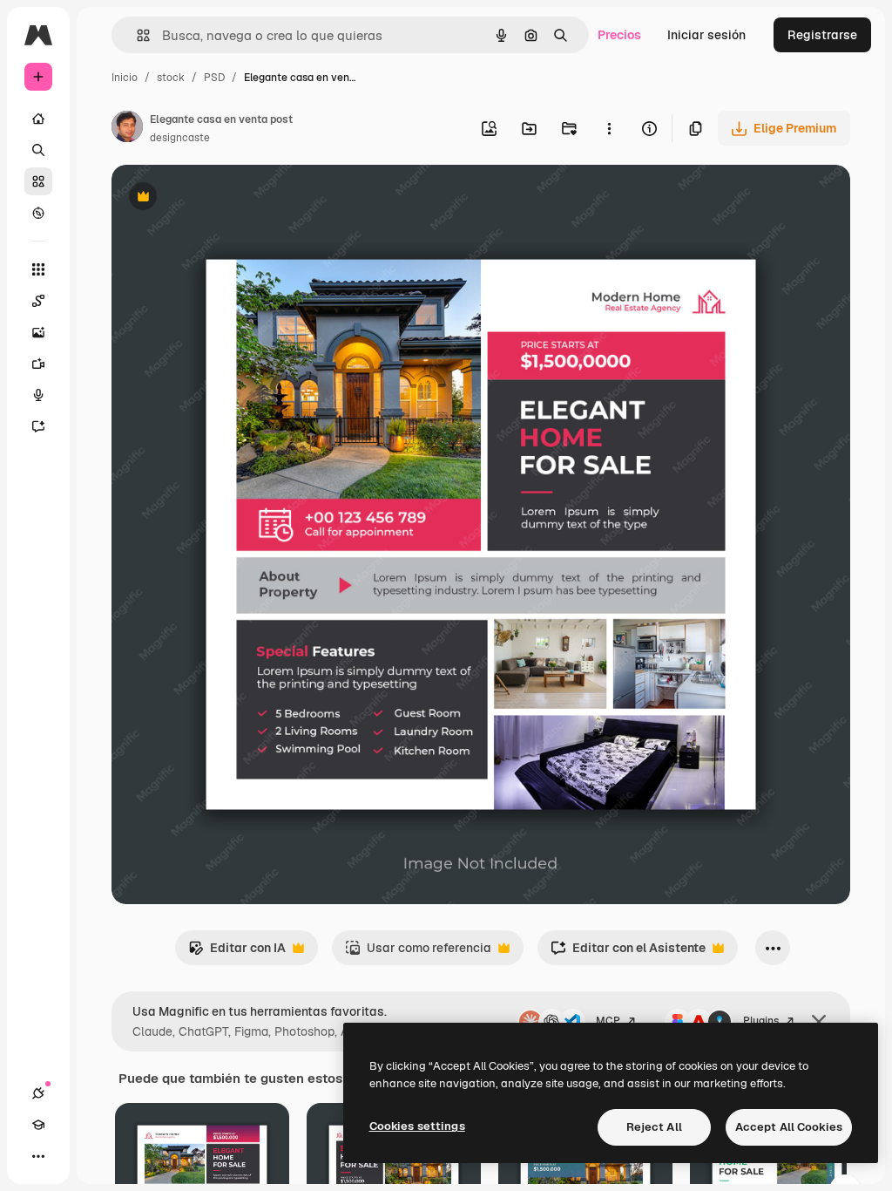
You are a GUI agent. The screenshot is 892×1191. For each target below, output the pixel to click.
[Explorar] (38, 213)
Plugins (761, 1021)
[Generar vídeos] (38, 364)
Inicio (125, 78)
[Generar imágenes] (38, 332)
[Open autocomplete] (136, 35)
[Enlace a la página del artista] (127, 129)
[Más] (38, 1156)
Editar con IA (237, 952)
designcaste (180, 138)
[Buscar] (38, 150)
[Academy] (38, 1125)
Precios (619, 35)
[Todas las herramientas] (38, 269)
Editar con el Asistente (628, 952)
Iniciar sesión (706, 35)
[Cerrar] (818, 1021)
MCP (608, 1021)
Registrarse (822, 35)
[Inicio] (38, 119)
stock (171, 78)
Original (223, 198)
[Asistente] (38, 426)
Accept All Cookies (788, 1127)
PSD (214, 78)
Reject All (654, 1127)
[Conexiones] (38, 1093)
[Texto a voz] (38, 395)
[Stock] (38, 181)
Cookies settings (417, 1126)
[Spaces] (38, 301)
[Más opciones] (608, 128)
